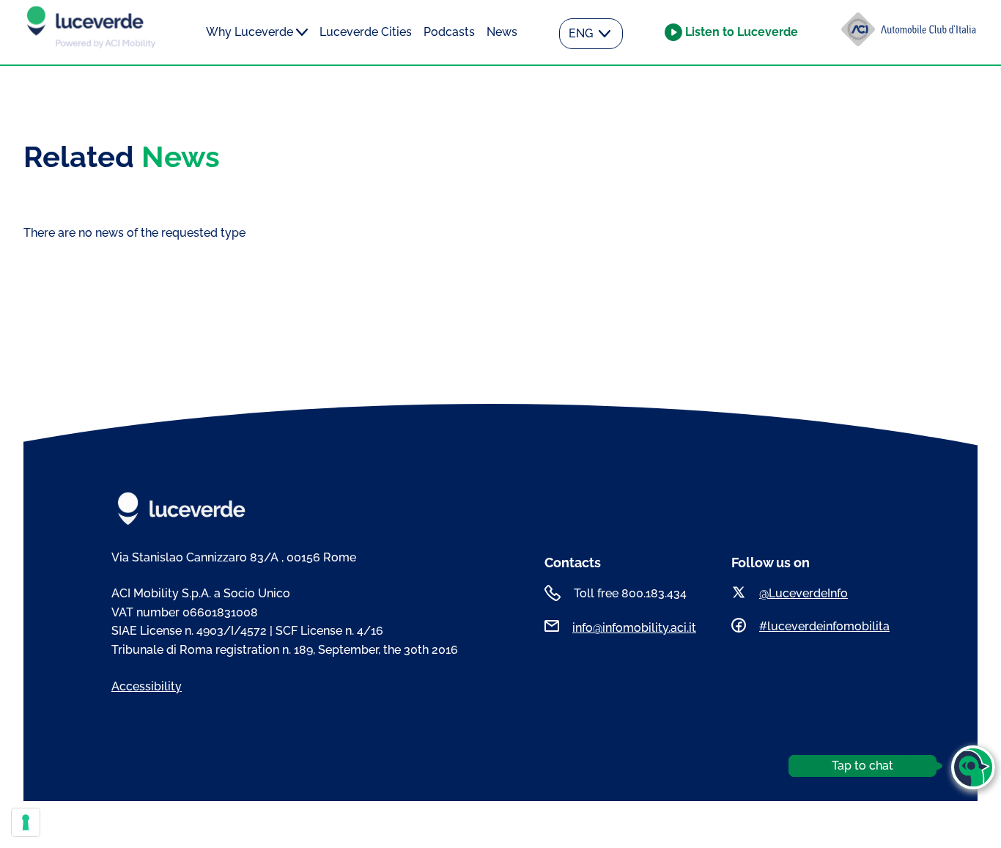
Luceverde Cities (365, 32)
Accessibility (146, 686)
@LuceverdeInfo (803, 593)
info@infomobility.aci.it (634, 628)
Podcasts (449, 32)
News (502, 32)
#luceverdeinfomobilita (824, 626)
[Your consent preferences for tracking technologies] (26, 822)
